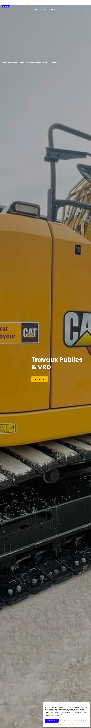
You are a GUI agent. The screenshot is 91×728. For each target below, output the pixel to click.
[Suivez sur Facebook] (87, 6)
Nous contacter (49, 9)
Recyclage (38, 9)
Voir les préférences (81, 721)
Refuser (66, 721)
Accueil (26, 3)
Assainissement (50, 3)
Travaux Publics (36, 3)
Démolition (61, 3)
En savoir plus (14, 386)
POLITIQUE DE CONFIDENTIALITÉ (72, 724)
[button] (87, 704)
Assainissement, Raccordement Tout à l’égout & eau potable (32, 363)
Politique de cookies (58, 724)
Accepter (52, 721)
